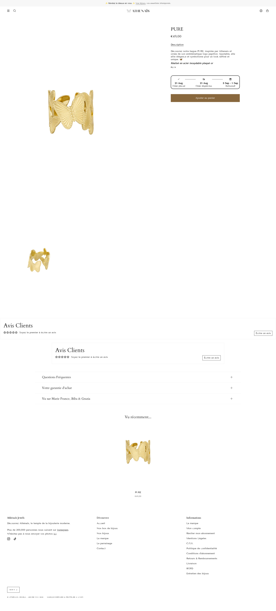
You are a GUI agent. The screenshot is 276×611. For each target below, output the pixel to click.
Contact (101, 548)
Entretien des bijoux (197, 573)
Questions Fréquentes (56, 377)
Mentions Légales (196, 538)
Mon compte (193, 528)
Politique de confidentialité (201, 548)
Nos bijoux (140, 3)
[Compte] (261, 10)
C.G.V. (189, 543)
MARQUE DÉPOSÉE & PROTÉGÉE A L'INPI (65, 597)
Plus (173, 67)
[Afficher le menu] (9, 11)
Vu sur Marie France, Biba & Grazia (66, 399)
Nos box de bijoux (107, 528)
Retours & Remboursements (201, 558)
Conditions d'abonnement (200, 553)
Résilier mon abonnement (200, 533)
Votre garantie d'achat (57, 388)
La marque (103, 538)
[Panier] (267, 10)
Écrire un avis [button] (263, 333)
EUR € (12, 590)
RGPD (189, 568)
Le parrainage (104, 543)
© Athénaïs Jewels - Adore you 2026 (25, 597)
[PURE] (137, 456)
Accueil (101, 523)
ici (55, 533)
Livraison (191, 563)
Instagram (62, 530)
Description (177, 44)
